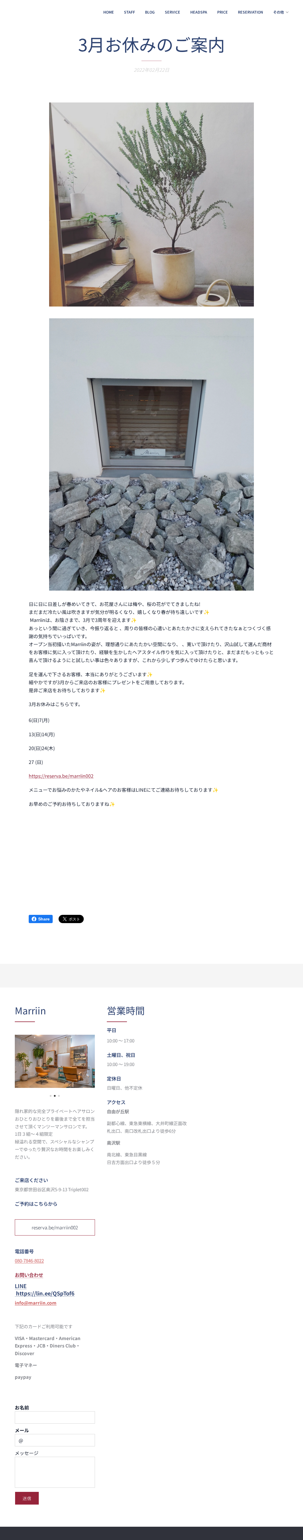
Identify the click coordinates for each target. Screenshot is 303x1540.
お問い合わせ (29, 1274)
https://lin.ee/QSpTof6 (45, 1293)
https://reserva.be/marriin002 (61, 775)
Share (44, 919)
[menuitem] (108, 12)
